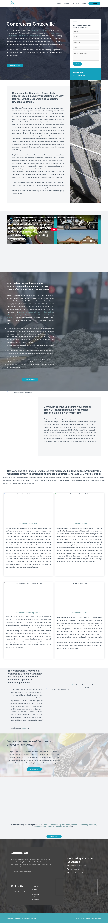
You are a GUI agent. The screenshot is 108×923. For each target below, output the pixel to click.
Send (77, 63)
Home (59, 3)
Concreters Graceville (31, 24)
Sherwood (29, 312)
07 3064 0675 (80, 75)
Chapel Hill (42, 315)
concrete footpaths (35, 36)
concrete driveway (55, 33)
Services (74, 3)
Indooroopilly (11, 315)
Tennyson (20, 315)
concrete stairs (23, 36)
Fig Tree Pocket (40, 312)
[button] (94, 3)
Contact (83, 3)
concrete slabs (12, 36)
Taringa (50, 315)
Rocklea (9, 317)
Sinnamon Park (31, 315)
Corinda (50, 312)
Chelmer (22, 312)
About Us (66, 3)
